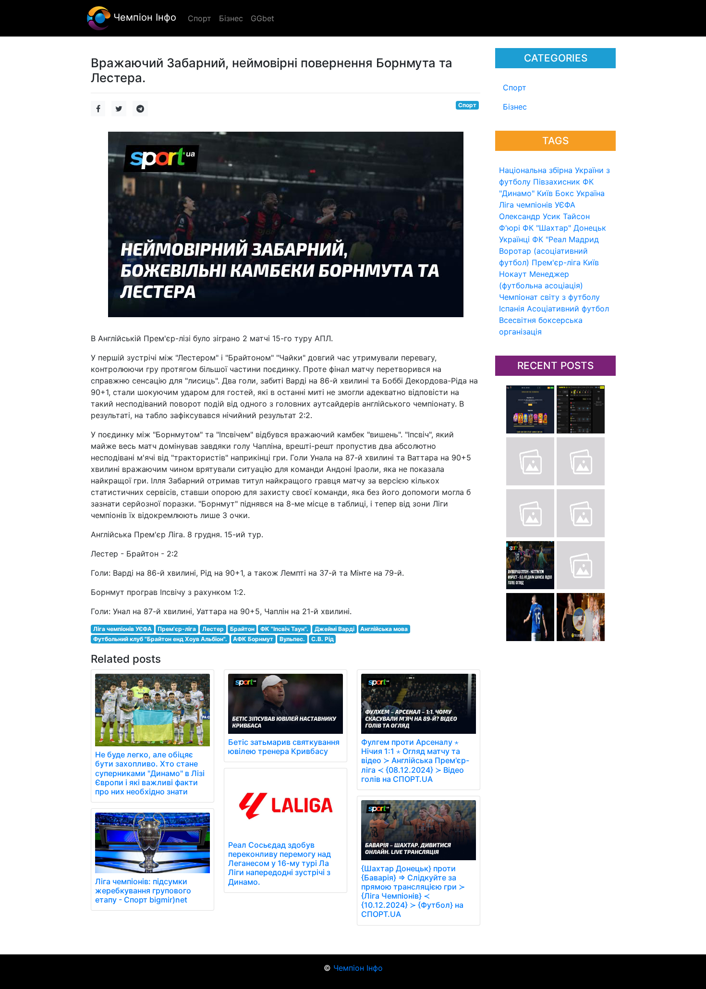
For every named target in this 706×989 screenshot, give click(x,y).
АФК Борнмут (253, 639)
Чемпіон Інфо (143, 17)
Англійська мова (384, 628)
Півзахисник (556, 181)
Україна (590, 193)
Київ (591, 262)
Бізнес (515, 106)
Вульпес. (292, 639)
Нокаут (513, 274)
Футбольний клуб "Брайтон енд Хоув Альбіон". (160, 639)
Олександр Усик (529, 216)
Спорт (514, 87)
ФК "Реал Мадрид (565, 239)
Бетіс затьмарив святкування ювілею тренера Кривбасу (284, 746)
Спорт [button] (199, 18)
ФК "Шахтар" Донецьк (564, 228)
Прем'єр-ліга (556, 262)
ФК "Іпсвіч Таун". (284, 628)
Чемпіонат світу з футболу (549, 297)
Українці (514, 239)
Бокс (564, 193)
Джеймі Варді (334, 628)
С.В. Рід (322, 639)
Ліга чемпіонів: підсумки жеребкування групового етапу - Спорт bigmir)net (143, 890)
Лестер (213, 628)
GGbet (262, 18)
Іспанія (511, 308)
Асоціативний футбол (568, 308)
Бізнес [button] (231, 18)
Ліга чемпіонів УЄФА (537, 205)
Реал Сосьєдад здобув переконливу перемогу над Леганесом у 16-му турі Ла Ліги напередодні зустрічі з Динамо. (279, 863)
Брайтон (242, 628)
